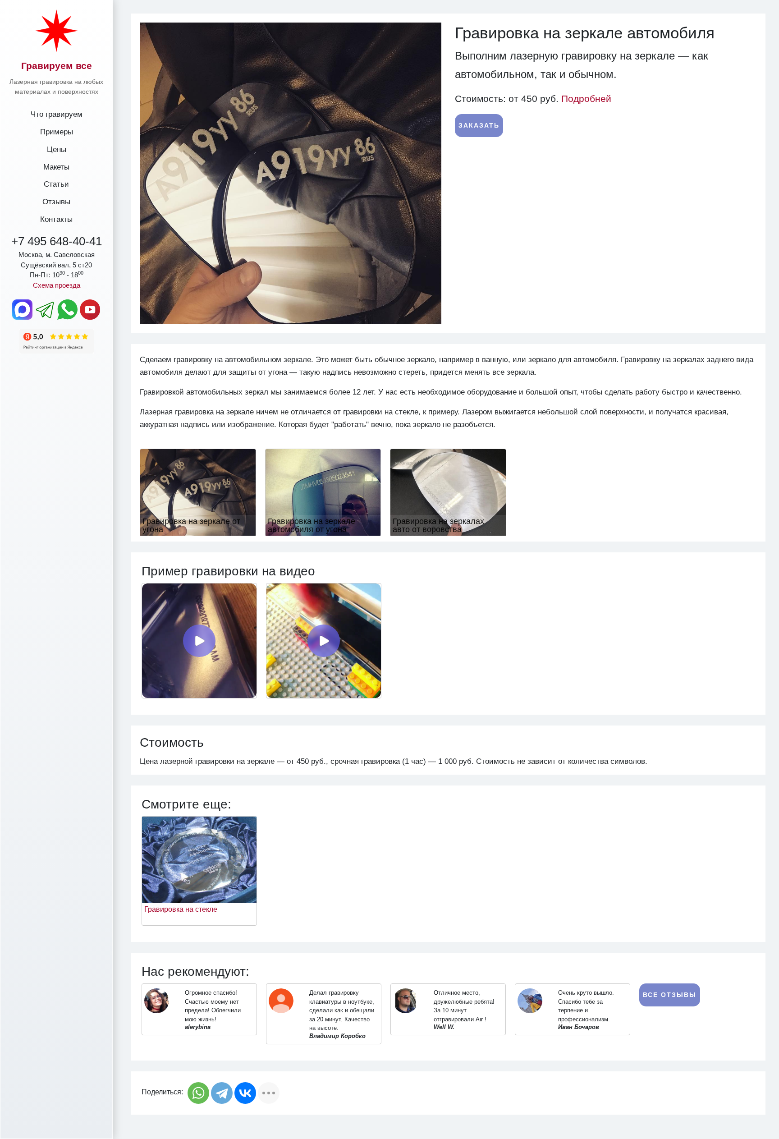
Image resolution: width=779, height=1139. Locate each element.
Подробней (586, 98)
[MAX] (22, 309)
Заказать (478, 125)
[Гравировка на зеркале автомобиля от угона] (323, 492)
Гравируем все (56, 65)
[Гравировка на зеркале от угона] (198, 492)
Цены (56, 149)
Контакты (56, 219)
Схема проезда (56, 285)
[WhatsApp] (198, 1093)
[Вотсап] (67, 309)
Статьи (56, 184)
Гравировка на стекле (180, 909)
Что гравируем (56, 114)
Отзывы (56, 201)
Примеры (56, 132)
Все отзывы (670, 994)
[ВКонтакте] (245, 1093)
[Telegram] (222, 1093)
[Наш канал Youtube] (90, 309)
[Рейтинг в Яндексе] (56, 340)
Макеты (56, 167)
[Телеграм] (45, 309)
